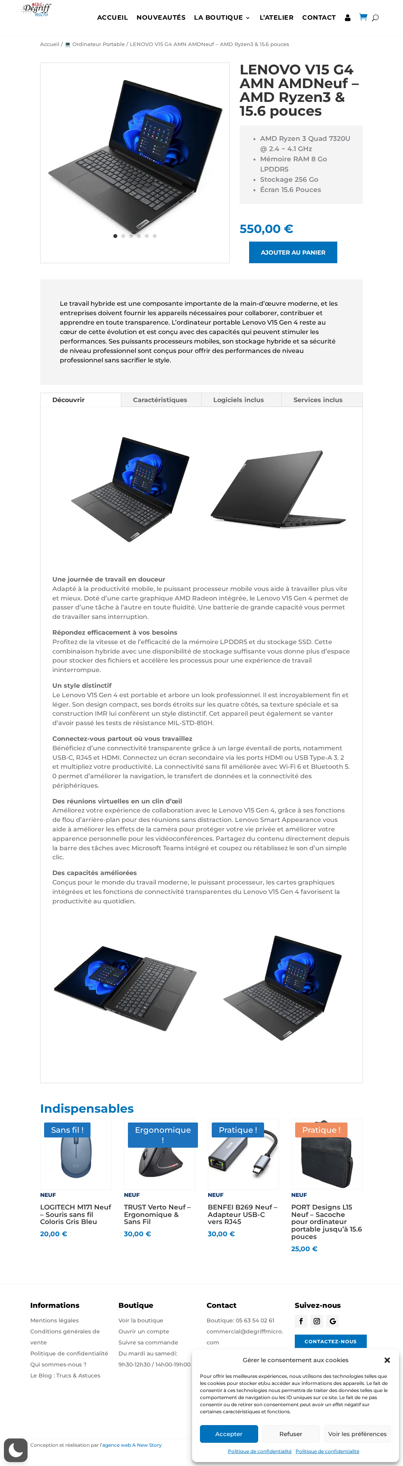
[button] (387, 1360)
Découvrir (68, 400)
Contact (319, 17)
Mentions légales (54, 1320)
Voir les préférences (357, 1434)
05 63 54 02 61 (255, 1320)
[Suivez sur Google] (332, 1321)
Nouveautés (161, 17)
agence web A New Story (132, 1445)
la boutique (218, 17)
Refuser (290, 1434)
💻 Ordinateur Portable (95, 44)
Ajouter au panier (293, 252)
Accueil (112, 17)
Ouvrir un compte (143, 1331)
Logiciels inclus (238, 400)
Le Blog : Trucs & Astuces (65, 1375)
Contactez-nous (331, 1341)
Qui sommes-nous (56, 1364)
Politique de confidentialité (260, 1451)
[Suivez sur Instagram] (317, 1321)
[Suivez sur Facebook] (301, 1321)
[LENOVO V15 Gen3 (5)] (135, 249)
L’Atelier (277, 17)
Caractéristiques (160, 400)
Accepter (228, 1434)
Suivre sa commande (148, 1342)
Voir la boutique (140, 1320)
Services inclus (318, 400)
